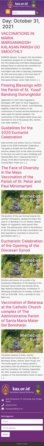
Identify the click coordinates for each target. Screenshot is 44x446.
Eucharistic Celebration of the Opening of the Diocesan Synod (22, 245)
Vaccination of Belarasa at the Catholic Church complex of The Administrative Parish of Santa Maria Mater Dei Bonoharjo (22, 313)
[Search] (37, 13)
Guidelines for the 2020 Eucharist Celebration (17, 132)
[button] (8, 11)
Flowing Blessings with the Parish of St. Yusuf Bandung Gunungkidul (21, 90)
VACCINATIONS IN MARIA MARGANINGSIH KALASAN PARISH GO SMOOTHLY (20, 42)
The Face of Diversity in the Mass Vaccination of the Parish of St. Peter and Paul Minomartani (21, 177)
